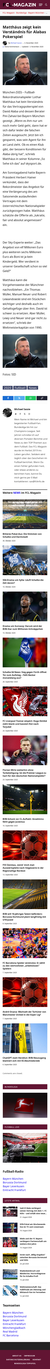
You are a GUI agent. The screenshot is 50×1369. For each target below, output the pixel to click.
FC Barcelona (11, 1335)
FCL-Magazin (9, 12)
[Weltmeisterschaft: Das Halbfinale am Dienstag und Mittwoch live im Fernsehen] (10, 1290)
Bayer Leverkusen (13, 1186)
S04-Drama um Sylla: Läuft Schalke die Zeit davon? (23, 581)
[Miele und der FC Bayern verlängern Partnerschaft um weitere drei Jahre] (10, 1242)
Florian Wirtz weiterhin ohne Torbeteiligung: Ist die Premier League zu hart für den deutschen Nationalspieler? (24, 773)
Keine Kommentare (12, 47)
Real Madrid (10, 1331)
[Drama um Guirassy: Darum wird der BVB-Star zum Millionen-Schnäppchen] (25, 606)
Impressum (29, 1356)
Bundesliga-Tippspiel (25, 1363)
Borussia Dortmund (15, 1182)
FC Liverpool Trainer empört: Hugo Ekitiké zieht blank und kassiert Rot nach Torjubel (25, 724)
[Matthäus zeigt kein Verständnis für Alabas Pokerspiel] (25, 84)
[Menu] (40, 5)
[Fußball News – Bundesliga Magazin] (19, 4)
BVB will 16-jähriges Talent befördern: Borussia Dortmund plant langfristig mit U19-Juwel (24, 916)
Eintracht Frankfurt (14, 1190)
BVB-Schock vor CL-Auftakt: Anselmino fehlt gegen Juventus (23, 820)
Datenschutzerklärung (18, 1359)
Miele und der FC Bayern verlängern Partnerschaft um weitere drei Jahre (33, 1241)
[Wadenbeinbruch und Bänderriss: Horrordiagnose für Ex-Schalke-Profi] (10, 1274)
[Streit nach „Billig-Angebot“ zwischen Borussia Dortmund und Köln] (10, 1258)
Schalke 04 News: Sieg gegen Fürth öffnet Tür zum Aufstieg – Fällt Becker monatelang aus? (25, 675)
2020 (7, 388)
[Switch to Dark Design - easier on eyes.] (45, 4)
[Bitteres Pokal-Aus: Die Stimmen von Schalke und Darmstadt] (25, 514)
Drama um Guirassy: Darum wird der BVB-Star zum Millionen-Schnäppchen (23, 627)
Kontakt (37, 1359)
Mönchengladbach (14, 1328)
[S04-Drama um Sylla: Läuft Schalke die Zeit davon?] (25, 560)
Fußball (20, 388)
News (33, 388)
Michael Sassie (16, 43)
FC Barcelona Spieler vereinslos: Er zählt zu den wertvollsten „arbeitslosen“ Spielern (24, 965)
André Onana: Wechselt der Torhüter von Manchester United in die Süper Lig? (24, 1013)
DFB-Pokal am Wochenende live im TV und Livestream (32, 1225)
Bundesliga (21, 12)
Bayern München (36, 12)
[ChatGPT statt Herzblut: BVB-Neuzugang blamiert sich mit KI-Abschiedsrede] (25, 1038)
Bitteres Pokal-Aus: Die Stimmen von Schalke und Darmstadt (22, 535)
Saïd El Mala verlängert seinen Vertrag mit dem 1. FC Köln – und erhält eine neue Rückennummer (33, 1212)
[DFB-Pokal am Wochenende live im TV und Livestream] (10, 1228)
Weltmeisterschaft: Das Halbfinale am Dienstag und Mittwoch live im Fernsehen (33, 1290)
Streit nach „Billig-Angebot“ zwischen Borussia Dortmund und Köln (33, 1257)
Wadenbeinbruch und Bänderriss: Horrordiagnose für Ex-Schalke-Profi (32, 1273)
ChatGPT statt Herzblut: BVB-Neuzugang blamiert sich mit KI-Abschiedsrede (24, 1059)
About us (16, 1356)
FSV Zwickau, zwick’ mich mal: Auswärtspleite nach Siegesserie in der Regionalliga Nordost (23, 867)
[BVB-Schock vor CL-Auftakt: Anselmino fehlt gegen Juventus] (25, 799)
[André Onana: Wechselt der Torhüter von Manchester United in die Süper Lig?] (25, 992)
